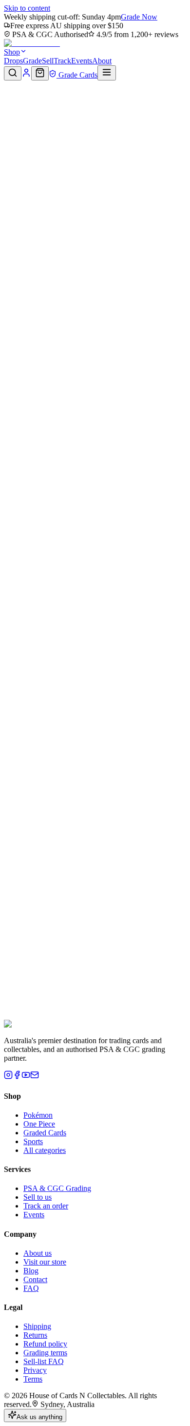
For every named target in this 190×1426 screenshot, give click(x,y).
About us (37, 1253)
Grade (32, 61)
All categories (44, 1150)
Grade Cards (77, 75)
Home (13, 88)
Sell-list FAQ (43, 1361)
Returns (35, 1335)
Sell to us (37, 1197)
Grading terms (45, 1352)
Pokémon (38, 1115)
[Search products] (12, 73)
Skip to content (27, 8)
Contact (35, 1279)
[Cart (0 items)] (40, 73)
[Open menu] (106, 72)
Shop (12, 52)
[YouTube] (25, 1076)
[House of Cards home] (32, 43)
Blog (30, 1271)
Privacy (35, 1370)
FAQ (31, 1288)
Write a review (36, 389)
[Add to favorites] (12, 119)
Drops (13, 61)
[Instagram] (8, 1076)
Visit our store (44, 1262)
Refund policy (45, 1344)
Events (81, 61)
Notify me (118, 293)
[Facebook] (17, 1076)
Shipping (37, 1326)
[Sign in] (26, 75)
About (102, 61)
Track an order (45, 1206)
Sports (33, 1141)
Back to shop (33, 107)
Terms (32, 1379)
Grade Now (139, 17)
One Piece (39, 1124)
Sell (48, 61)
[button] (95, 123)
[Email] (34, 1076)
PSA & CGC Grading (57, 1188)
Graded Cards (44, 1133)
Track (62, 61)
